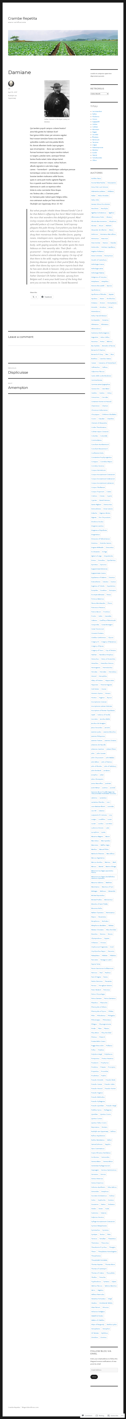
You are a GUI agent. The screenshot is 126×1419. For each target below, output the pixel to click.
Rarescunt (95, 140)
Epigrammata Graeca (98, 573)
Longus (93, 819)
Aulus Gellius (105, 337)
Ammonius (95, 238)
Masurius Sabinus (97, 882)
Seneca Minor (108, 1161)
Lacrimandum (97, 111)
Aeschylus (104, 208)
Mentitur (95, 150)
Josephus (94, 775)
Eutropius (112, 590)
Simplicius (105, 1191)
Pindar (93, 1028)
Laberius (94, 798)
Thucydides (110, 1273)
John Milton (95, 762)
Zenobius (94, 1337)
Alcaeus (109, 217)
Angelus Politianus (97, 251)
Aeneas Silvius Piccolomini (100, 204)
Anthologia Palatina (97, 273)
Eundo (94, 152)
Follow (94, 1377)
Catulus (101, 393)
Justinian (108, 783)
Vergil (110, 1299)
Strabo (93, 1209)
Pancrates (94, 960)
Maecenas (94, 845)
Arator (102, 298)
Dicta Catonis (108, 509)
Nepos (93, 917)
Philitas (111, 1011)
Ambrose (94, 234)
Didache (94, 513)
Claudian (102, 419)
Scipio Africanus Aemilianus (101, 1153)
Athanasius (95, 324)
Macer (107, 836)
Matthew (109, 882)
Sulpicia (103, 1213)
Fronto (93, 616)
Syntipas (94, 1234)
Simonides (95, 1191)
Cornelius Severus (97, 466)
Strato (101, 1209)
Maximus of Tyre (107, 887)
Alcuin (101, 226)
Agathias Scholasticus (98, 213)
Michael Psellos (96, 900)
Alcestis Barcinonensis (99, 221)
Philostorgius (95, 1020)
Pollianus (109, 1045)
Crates (109, 492)
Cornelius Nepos (106, 461)
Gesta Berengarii (107, 625)
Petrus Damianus (110, 998)
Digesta (93, 517)
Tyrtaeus (106, 1281)
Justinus (105, 788)
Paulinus (108, 973)
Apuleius (94, 298)
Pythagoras (108, 1110)
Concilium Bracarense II (99, 449)
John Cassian (101, 753)
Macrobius (95, 841)
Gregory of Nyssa (97, 646)
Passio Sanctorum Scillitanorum (102, 968)
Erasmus (112, 577)
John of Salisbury (110, 766)
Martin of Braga (111, 866)
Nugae (94, 132)
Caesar (93, 363)
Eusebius (103, 590)
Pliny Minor (95, 1033)
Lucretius (109, 823)
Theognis (112, 1247)
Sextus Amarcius (97, 1178)
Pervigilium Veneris (105, 985)
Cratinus (94, 496)
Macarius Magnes (97, 836)
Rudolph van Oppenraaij (99, 1131)
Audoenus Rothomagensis (100, 333)
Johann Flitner (111, 749)
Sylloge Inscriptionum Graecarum (103, 1221)
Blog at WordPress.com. (30, 1407)
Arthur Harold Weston (99, 316)
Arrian (111, 307)
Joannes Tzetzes (96, 740)
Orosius (103, 943)
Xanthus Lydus (112, 1324)
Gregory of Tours (97, 650)
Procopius (111, 1067)
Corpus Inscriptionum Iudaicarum (103, 479)
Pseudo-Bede (110, 1080)
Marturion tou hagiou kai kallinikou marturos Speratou (103, 877)
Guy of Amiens (111, 650)
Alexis (111, 230)
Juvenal (112, 788)
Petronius (106, 990)
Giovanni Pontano (97, 633)
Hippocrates (109, 680)
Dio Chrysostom (104, 517)
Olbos (94, 160)
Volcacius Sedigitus (98, 1311)
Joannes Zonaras (110, 740)
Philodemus (101, 1015)
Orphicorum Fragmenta (99, 947)
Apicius (109, 286)
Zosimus (103, 1337)
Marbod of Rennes (97, 854)
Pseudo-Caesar (96, 1084)
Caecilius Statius (105, 359)
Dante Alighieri (96, 504)
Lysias (103, 832)
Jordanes (107, 770)
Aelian (93, 195)
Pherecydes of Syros (98, 1011)
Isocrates (94, 719)
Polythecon (108, 1054)
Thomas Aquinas (97, 1264)
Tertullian (102, 1239)
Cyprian (94, 500)
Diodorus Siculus (97, 522)
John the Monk (96, 770)
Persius (93, 985)
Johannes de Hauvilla (98, 745)
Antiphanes (95, 281)
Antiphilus (105, 281)
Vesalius (94, 1303)
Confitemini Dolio (97, 453)
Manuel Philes (104, 849)
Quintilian (94, 1114)
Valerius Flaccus (96, 1286)
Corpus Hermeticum (98, 470)
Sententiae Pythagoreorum (100, 1166)
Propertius (95, 1071)
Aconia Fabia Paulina (98, 183)
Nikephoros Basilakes (98, 925)
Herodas (94, 672)
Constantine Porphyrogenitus (101, 457)
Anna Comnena (96, 256)
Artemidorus (95, 311)
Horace (107, 693)
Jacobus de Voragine (98, 723)
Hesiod (93, 676)
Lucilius (100, 823)
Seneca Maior (96, 1161)
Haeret (94, 155)
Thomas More (110, 1264)
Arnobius (103, 307)
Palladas (105, 955)
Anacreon (104, 238)
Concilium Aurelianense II (100, 444)
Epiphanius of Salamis (98, 577)
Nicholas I (105, 921)
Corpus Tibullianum (98, 487)
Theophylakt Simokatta (99, 1260)
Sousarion (94, 1204)
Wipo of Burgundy (97, 1324)
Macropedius (105, 841)
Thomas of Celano (97, 1273)
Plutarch (102, 1037)
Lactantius (103, 798)
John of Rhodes (96, 766)
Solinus (111, 1196)
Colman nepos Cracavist (99, 431)
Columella (103, 436)
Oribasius (94, 943)
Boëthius (94, 359)
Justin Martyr (95, 788)
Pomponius (95, 1058)
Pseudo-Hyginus (97, 1093)
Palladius (113, 955)
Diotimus (94, 543)
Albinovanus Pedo (97, 217)
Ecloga (104, 552)
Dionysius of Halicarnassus (100, 539)
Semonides (105, 1157)
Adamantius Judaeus (98, 191)
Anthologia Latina (97, 268)
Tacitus (102, 1234)
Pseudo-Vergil (111, 1106)
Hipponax (94, 685)
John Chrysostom (97, 758)
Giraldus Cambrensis (98, 637)
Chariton (105, 406)
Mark (114, 862)
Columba (94, 436)
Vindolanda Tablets (105, 1303)
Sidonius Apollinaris (98, 1187)
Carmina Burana (96, 380)
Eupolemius (111, 586)
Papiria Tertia (95, 964)
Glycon (110, 637)
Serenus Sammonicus (108, 1170)
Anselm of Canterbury (99, 260)
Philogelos (111, 1015)
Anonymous (108, 256)
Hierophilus (103, 676)
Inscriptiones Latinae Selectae (101, 706)
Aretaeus (94, 303)
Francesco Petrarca (98, 607)
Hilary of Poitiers (97, 680)
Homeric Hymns (97, 693)
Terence (94, 1239)
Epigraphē (95, 122)
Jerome (107, 728)
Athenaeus (104, 324)
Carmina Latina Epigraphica (100, 384)
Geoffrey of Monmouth (108, 620)
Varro (93, 1290)
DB (9, 89)
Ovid (111, 947)
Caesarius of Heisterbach (107, 363)
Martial (101, 866)
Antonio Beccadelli (97, 286)
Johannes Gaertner (97, 749)
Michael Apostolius (97, 895)
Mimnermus (108, 900)
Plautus (106, 1028)
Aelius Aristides (103, 195)
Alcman (93, 226)
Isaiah (93, 715)
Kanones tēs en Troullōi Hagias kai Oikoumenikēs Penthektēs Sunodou (103, 792)
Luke (107, 828)
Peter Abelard (96, 990)
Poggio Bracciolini (97, 1045)
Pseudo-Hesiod (96, 1088)
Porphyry (94, 1067)
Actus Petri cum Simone (99, 187)
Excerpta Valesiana (97, 594)
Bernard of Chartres (98, 350)
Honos (94, 119)
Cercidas (105, 397)
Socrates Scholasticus (99, 1196)
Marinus (107, 862)
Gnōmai (95, 127)
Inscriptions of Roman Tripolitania (103, 710)
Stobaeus (111, 1204)
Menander (111, 891)
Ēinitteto (95, 137)
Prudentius (95, 1076)
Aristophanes (112, 303)
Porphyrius (105, 1063)
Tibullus (94, 1277)
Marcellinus (110, 854)
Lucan (110, 819)
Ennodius (101, 560)
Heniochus (95, 659)
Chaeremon (95, 406)
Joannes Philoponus (98, 736)
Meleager (94, 891)
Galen (100, 616)
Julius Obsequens (97, 779)
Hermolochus (107, 667)
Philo (93, 1015)
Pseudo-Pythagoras (98, 1101)
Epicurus (103, 564)
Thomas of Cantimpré (98, 1269)
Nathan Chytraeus (97, 912)
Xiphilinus (104, 1333)
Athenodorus (96, 328)
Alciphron (112, 221)
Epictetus (94, 564)
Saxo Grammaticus (97, 1148)
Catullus (94, 393)
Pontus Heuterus (107, 1058)
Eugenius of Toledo (98, 586)
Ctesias (102, 496)
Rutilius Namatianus (98, 1140)
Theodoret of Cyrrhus (99, 1247)
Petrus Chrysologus (98, 994)
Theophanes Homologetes (107, 1251)
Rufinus (113, 1131)
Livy (110, 815)
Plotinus (94, 1037)
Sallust (109, 1140)
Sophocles (102, 1200)
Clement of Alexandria (99, 423)
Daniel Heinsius (104, 500)
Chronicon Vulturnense (99, 410)
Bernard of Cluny (97, 354)
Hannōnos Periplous (106, 655)
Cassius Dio (95, 389)
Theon (93, 1251)
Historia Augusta (106, 685)
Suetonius (94, 1213)
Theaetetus (112, 1239)
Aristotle (94, 307)
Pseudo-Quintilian (97, 1106)
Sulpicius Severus (97, 1217)
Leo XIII (93, 811)
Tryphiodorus (96, 1281)
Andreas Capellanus (108, 247)
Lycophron (95, 832)
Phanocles (103, 1003)
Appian (111, 294)
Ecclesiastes (95, 552)
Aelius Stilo (95, 200)
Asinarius (105, 320)
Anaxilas (113, 243)
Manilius (94, 849)
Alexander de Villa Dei (99, 230)
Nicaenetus (102, 917)
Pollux (93, 1050)
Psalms (103, 1076)
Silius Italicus (112, 1187)
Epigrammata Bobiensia (99, 569)
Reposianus (95, 1127)
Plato (100, 1028)
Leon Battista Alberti (98, 806)
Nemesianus (110, 912)
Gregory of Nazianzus (108, 642)
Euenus (113, 582)
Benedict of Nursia (108, 346)
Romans (104, 1127)
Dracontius (110, 547)
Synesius (105, 1230)
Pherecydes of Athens (99, 1007)
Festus (109, 594)
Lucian (93, 823)
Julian (102, 775)
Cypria (109, 496)
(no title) (95, 134)
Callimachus (95, 367)
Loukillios (102, 819)
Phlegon (94, 1024)
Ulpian (114, 1281)
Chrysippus (95, 414)
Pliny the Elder (106, 1033)
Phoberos (95, 116)
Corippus (94, 461)
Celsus (109, 393)
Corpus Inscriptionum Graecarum (103, 474)
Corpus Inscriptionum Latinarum (102, 483)
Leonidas (111, 806)
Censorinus (95, 397)
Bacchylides (95, 346)
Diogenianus (95, 534)
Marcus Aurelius (96, 862)
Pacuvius (111, 951)
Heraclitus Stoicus (107, 663)
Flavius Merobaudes (98, 603)
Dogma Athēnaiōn (97, 547)
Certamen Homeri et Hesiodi (101, 401)
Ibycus (109, 697)
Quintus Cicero (105, 1114)
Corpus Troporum (97, 492)
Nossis (110, 934)
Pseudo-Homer (110, 1088)
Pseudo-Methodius (98, 1097)
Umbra (94, 124)
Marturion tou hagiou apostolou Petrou (102, 871)
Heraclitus (94, 663)
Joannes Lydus (96, 732)
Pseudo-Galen (110, 1084)
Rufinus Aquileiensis (98, 1136)
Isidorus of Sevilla (104, 715)
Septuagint (95, 1170)
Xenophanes (95, 1329)
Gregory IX (95, 642)
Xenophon (106, 1329)
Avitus (102, 341)
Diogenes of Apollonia (99, 530)
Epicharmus (111, 560)
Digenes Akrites (105, 513)
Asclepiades (95, 320)
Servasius (94, 1174)
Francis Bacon (96, 612)
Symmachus (95, 1230)
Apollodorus (95, 290)
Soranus (111, 1200)
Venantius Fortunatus (98, 1299)
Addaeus (111, 191)
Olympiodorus (96, 938)
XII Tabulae (95, 1333)
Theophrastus (96, 1256)
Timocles (102, 1277)
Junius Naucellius (97, 783)
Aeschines (94, 208)
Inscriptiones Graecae (99, 702)
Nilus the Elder (111, 930)
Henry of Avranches (108, 659)
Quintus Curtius (96, 1118)
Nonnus (102, 934)
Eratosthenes (95, 582)
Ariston (102, 303)
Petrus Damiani (96, 998)
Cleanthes (110, 419)
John (92, 753)
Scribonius (95, 1157)
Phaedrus (94, 1003)
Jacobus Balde (105, 719)
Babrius (109, 341)
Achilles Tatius (96, 178)
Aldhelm (108, 226)
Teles (109, 1234)
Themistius (95, 1243)
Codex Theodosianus (98, 427)
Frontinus (106, 612)
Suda (107, 1209)
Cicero (93, 419)
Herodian (103, 672)
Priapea (103, 1067)
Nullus (94, 114)
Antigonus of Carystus (99, 277)
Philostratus (107, 1020)
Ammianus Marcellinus (108, 234)
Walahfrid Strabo (97, 1316)
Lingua (94, 145)
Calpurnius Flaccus (97, 371)
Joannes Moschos (110, 732)
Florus (110, 603)
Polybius (101, 1050)
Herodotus (112, 672)
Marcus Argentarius (98, 858)
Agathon (111, 213)
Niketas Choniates (97, 930)
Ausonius (94, 341)
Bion (112, 354)
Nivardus (94, 934)
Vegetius (100, 1290)
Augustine (94, 337)
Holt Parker (95, 689)
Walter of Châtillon (97, 1320)
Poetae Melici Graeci (98, 1041)
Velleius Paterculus (97, 1294)
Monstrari (95, 129)
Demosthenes (96, 509)
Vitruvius (105, 1307)
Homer (104, 689)
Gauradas (108, 616)
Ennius (93, 560)
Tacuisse (95, 142)
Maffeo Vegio (105, 845)
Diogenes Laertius (97, 526)
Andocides (95, 247)
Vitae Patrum (95, 1307)
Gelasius (94, 620)
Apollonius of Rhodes (98, 294)
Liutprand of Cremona (99, 815)
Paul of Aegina (96, 977)
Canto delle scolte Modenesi (101, 376)
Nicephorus (95, 921)
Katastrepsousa (97, 147)
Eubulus (105, 582)
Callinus (105, 367)
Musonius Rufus (96, 908)
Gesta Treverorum (97, 629)
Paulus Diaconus (97, 981)
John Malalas (110, 758)
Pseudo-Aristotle (97, 1080)
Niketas (111, 925)
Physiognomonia (105, 1024)
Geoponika (95, 625)
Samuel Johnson (96, 1144)
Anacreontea (95, 243)
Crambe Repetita (22, 18)
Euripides (94, 590)
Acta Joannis (112, 183)
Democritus (108, 504)
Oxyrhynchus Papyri (98, 951)
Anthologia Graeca (97, 264)
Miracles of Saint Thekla (99, 904)
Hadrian (94, 655)
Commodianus (96, 440)
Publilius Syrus (96, 1110)
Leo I (108, 802)
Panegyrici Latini (106, 960)
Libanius (101, 811)
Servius (103, 1174)
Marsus (93, 866)
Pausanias (108, 981)
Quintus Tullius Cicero (99, 1123)
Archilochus (111, 298)
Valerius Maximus (111, 1286)
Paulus (105, 977)
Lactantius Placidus (97, 802)
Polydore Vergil (96, 1054)
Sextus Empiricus (97, 1183)
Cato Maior (106, 389)
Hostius (94, 697)
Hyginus (102, 697)
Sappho (107, 1144)
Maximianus (95, 887)
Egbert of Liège (96, 556)
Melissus (103, 891)
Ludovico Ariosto (97, 828)
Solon (93, 1200)
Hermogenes (95, 667)
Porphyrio (94, 1063)
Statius (103, 1204)
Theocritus (105, 1243)
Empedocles (108, 556)
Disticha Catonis (105, 543)
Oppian (106, 938)
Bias (107, 354)
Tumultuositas (97, 158)
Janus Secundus (96, 728)
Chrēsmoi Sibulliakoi (109, 414)
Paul (101, 973)
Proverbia (104, 1071)
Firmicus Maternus (97, 599)
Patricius (94, 973)
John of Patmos (107, 762)
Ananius (105, 243)
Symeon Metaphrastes (99, 1226)
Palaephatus (95, 955)
